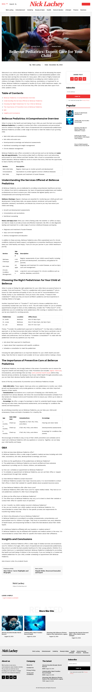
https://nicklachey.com (20, 586)
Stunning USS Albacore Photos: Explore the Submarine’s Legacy (80, 129)
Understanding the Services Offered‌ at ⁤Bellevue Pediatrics (23, 101)
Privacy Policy (85, 100)
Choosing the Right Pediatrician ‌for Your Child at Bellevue (22, 104)
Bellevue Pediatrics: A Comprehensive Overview (19, 98)
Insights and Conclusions (12, 113)
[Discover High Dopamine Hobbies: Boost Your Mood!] (69, 145)
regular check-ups (56, 370)
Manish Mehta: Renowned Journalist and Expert (48, 572)
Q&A (5, 110)
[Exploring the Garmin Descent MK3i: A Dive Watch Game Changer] (69, 137)
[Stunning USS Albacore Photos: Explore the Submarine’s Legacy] (69, 129)
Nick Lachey (36, 65)
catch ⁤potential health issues (41, 373)
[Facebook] (72, 79)
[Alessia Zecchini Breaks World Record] (69, 113)
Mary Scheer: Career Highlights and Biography (16, 572)
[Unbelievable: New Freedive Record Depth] (69, 121)
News (43, 668)
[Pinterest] (80, 79)
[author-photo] (3, 636)
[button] (13, 4)
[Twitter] (76, 79)
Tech (43, 681)
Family (46, 46)
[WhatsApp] (84, 79)
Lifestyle (35, 46)
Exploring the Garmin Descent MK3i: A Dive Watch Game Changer (81, 137)
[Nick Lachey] (6, 584)
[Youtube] (14, 677)
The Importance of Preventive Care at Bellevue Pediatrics (23, 107)
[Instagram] (7, 677)
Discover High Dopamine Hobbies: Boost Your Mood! (81, 144)
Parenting (56, 46)
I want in (77, 96)
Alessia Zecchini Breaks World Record (80, 113)
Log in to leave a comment (10, 598)
